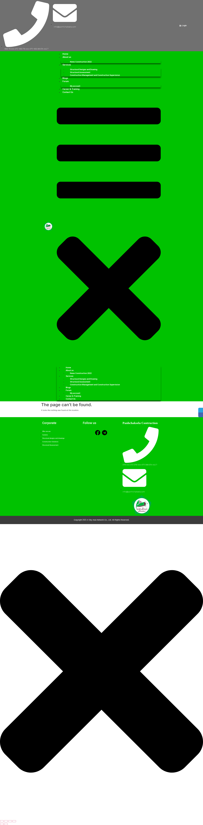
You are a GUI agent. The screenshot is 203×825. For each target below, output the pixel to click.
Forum (65, 81)
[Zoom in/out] (2, 821)
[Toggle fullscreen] (6, 821)
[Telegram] (104, 432)
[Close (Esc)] (14, 821)
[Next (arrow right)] (6, 824)
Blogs (65, 78)
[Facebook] (97, 432)
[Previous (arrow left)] (2, 824)
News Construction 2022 (81, 62)
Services (66, 64)
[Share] (10, 821)
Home (65, 54)
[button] (109, 229)
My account (75, 86)
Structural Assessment (80, 72)
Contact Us (67, 92)
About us (66, 57)
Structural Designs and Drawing (83, 69)
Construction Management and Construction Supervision (95, 75)
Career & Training (71, 89)
